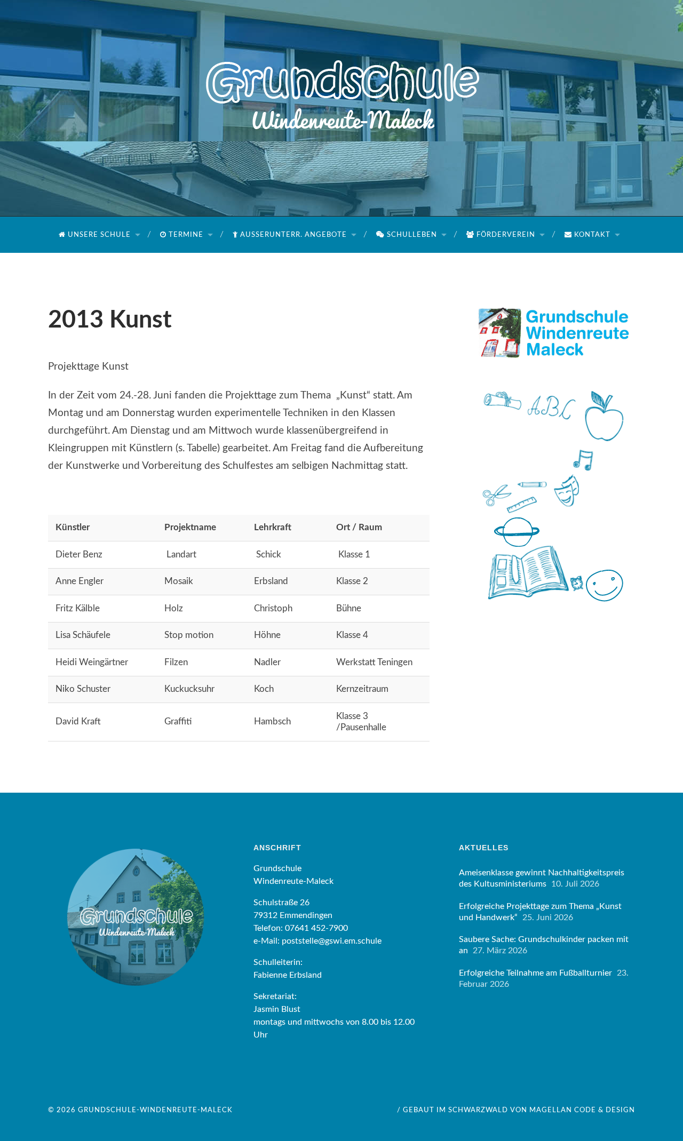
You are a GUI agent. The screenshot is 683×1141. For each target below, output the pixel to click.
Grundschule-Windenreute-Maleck (155, 1110)
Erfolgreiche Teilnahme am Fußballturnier (535, 973)
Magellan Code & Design (582, 1110)
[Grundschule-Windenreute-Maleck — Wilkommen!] (341, 66)
